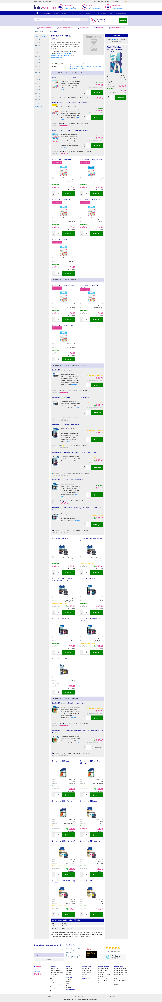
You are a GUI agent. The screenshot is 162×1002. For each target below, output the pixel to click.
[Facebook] (35, 974)
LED (111, 13)
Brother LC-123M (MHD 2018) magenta (90, 619)
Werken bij (69, 970)
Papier (72, 13)
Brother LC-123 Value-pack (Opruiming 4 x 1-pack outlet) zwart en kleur (77, 508)
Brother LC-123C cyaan (87, 578)
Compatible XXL (89, 66)
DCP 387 (37, 76)
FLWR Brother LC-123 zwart (61, 159)
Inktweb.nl (38, 966)
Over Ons (100, 1)
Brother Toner (85, 976)
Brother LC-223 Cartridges (105, 981)
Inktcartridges (46, 13)
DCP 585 (37, 93)
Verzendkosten (54, 968)
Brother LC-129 (55, 55)
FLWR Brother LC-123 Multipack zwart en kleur (69, 102)
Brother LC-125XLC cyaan (88, 801)
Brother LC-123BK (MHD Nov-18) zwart (91, 539)
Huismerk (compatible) (76, 66)
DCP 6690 (38, 103)
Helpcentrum (114, 1)
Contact (107, 1)
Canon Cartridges (86, 970)
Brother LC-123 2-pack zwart (62, 370)
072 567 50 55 (92, 5)
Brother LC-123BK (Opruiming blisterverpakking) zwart (62, 579)
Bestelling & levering (55, 983)
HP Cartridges (85, 968)
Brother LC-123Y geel (59, 658)
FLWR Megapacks (65, 55)
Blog (51, 991)
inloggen (113, 39)
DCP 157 (37, 52)
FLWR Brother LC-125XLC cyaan (63, 285)
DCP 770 (37, 100)
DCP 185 (37, 56)
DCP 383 (37, 69)
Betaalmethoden (54, 974)
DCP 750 (37, 96)
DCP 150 (37, 46)
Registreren (120, 8)
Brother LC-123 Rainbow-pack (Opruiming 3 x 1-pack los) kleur (75, 452)
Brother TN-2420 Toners (120, 970)
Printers (80, 13)
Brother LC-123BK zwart (60, 538)
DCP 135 (37, 42)
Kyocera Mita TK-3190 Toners (120, 982)
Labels (64, 13)
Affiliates (68, 974)
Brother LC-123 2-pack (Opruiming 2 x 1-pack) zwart (71, 397)
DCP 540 (37, 86)
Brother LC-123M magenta (61, 618)
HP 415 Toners (118, 985)
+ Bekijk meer (38, 106)
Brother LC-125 (71, 53)
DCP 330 (37, 59)
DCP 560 (37, 90)
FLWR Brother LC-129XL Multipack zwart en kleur (70, 130)
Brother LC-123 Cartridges (105, 978)
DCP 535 (37, 83)
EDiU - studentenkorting (56, 972)
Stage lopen (69, 968)
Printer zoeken (86, 978)
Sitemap (49, 996)
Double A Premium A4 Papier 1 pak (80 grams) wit (114, 49)
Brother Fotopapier (56, 57)
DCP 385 (37, 73)
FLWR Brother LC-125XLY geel (62, 325)
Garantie (52, 976)
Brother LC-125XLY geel (88, 881)
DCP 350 (37, 63)
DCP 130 (37, 39)
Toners (56, 13)
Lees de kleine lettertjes (70, 8)
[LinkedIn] (38, 974)
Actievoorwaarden (54, 978)
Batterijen (89, 13)
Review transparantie (55, 970)
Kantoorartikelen (101, 13)
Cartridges (69, 979)
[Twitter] (37, 974)
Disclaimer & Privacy (81, 996)
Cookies (112, 996)
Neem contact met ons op (94, 8)
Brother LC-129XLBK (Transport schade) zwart (62, 802)
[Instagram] (40, 974)
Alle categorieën (121, 13)
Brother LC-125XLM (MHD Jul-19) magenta (63, 882)
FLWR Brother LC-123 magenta (90, 199)
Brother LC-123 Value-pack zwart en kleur (67, 480)
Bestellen (123, 20)
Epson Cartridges (86, 972)
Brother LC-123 (61, 53)
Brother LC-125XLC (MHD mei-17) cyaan (63, 842)
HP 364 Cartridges (103, 968)
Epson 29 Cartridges (103, 983)
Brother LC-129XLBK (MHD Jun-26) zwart (90, 762)
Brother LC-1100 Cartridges (102, 971)
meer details (64, 147)
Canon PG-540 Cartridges (104, 974)
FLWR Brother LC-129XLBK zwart (91, 159)
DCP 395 (37, 79)
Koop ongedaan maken (56, 985)
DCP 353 (37, 66)
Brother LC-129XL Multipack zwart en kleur (68, 703)
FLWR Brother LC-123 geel (61, 239)
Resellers (93, 1)
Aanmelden (49, 959)
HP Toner (84, 974)
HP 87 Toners (117, 978)
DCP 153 (37, 49)
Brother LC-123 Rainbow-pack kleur (65, 425)
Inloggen (114, 8)
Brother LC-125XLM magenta (90, 841)
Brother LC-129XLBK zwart (61, 761)
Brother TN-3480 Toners (120, 972)
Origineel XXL (84, 68)
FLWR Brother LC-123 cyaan (61, 199)
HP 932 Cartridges (103, 976)
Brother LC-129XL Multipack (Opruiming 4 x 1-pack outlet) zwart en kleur (77, 731)
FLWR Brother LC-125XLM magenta (89, 286)
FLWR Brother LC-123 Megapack (64, 77)
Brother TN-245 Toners (120, 968)
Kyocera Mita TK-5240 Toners (120, 975)
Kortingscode (53, 981)
